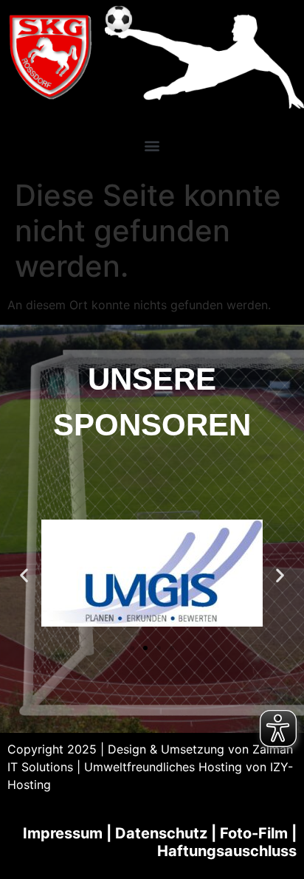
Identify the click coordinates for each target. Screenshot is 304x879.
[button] (152, 145)
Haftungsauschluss (227, 851)
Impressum (63, 833)
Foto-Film (254, 833)
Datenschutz (161, 833)
